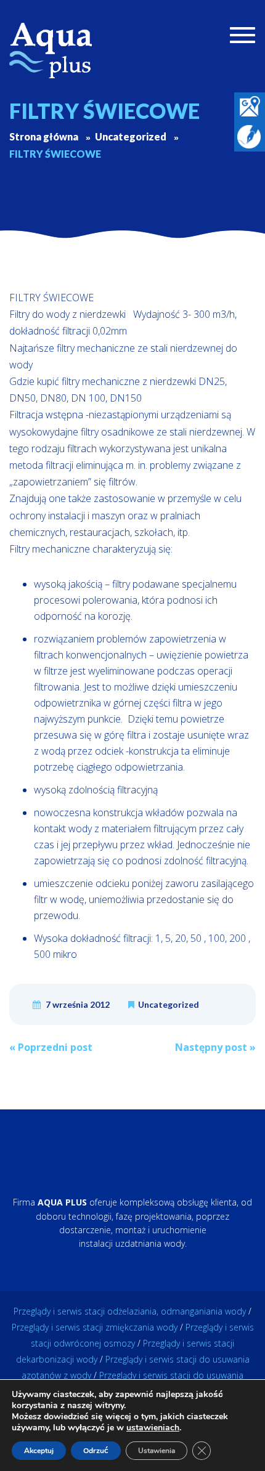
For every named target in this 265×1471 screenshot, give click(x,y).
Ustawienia (156, 1451)
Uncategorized (168, 1004)
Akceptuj (39, 1451)
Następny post (215, 1047)
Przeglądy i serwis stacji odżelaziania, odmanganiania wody (130, 1311)
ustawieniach (152, 1427)
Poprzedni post (50, 1047)
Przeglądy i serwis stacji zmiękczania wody (94, 1327)
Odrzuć (95, 1451)
